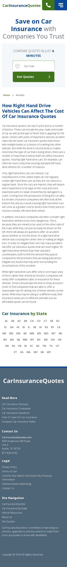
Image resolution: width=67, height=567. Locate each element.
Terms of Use (9, 471)
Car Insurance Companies (16, 408)
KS (46, 327)
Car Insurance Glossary (15, 404)
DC (58, 321)
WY (49, 352)
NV (5, 339)
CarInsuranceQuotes (13, 504)
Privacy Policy (9, 467)
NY (32, 339)
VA (21, 352)
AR (25, 321)
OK (59, 339)
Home (6, 95)
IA (40, 327)
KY (52, 327)
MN (32, 333)
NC (39, 339)
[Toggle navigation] (61, 5)
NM (25, 339)
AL (6, 321)
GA (12, 327)
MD (11, 333)
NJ (18, 339)
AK (12, 321)
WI (42, 352)
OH (53, 339)
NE (60, 333)
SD (37, 346)
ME (4, 333)
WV (36, 352)
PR (19, 346)
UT (57, 346)
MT (54, 333)
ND (46, 339)
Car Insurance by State (14, 508)
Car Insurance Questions (16, 413)
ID (23, 327)
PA (13, 346)
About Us (7, 517)
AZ (19, 321)
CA (32, 321)
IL (29, 327)
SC (31, 346)
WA (28, 352)
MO (46, 333)
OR (7, 346)
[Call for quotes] (49, 5)
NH (12, 339)
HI (18, 327)
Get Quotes (25, 77)
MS (39, 333)
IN (34, 327)
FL (5, 327)
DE (51, 321)
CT (45, 321)
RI (25, 346)
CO (39, 321)
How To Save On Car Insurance (19, 417)
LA (58, 327)
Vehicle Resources (12, 512)
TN (44, 346)
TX (51, 346)
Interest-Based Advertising (16, 484)
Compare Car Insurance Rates (19, 421)
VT (15, 352)
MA (18, 333)
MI (25, 333)
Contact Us (8, 488)
